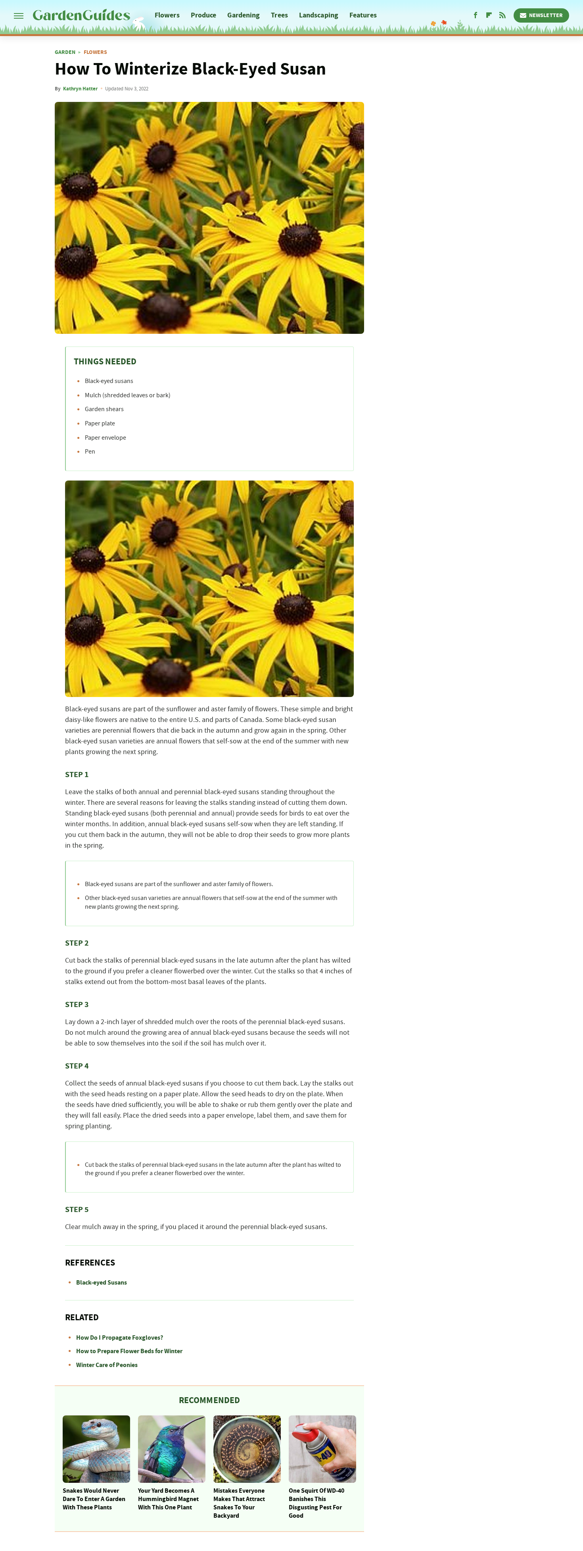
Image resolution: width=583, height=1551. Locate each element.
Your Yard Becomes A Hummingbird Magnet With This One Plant (168, 1499)
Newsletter (546, 15)
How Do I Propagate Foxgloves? (119, 1338)
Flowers (167, 15)
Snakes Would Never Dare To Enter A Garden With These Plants (94, 1499)
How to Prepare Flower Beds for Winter (129, 1351)
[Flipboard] (489, 15)
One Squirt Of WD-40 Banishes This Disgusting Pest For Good (316, 1503)
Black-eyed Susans (101, 1283)
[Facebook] (475, 15)
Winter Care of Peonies (107, 1365)
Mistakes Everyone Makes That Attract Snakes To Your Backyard (239, 1503)
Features (363, 15)
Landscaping (318, 15)
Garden (65, 52)
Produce (204, 15)
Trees (279, 15)
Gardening (243, 15)
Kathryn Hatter (80, 89)
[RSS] (502, 15)
